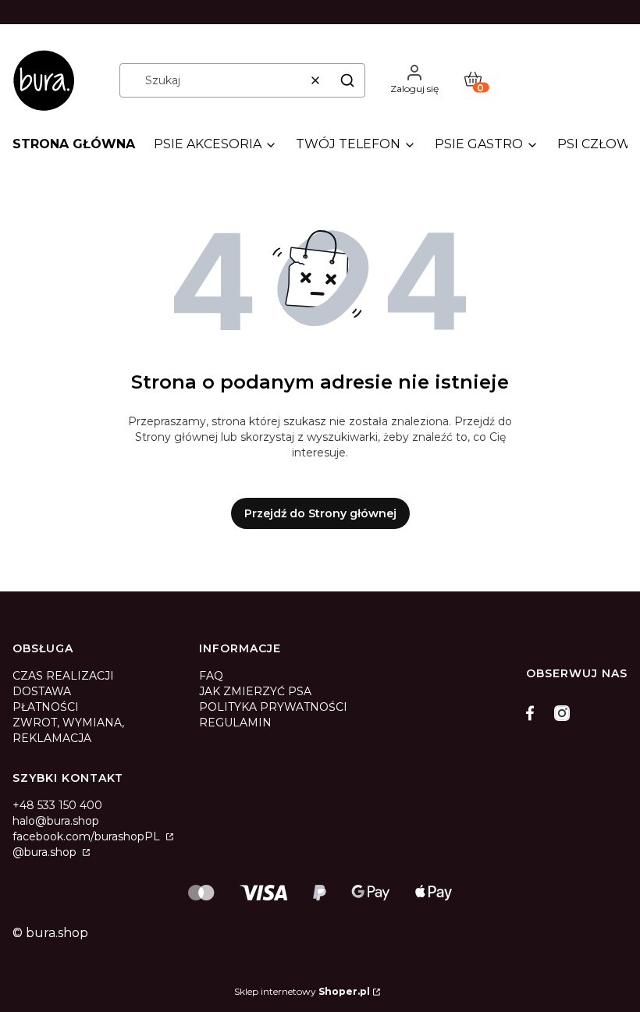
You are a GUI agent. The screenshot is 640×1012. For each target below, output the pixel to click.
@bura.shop (46, 852)
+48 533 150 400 (57, 805)
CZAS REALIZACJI (63, 676)
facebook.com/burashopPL (87, 836)
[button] (347, 80)
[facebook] (534, 713)
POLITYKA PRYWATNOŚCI (273, 707)
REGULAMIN (235, 723)
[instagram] (562, 713)
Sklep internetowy (302, 991)
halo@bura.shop (55, 821)
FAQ (211, 676)
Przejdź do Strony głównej (320, 513)
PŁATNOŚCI (45, 707)
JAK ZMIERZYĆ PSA (255, 691)
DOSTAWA (41, 691)
